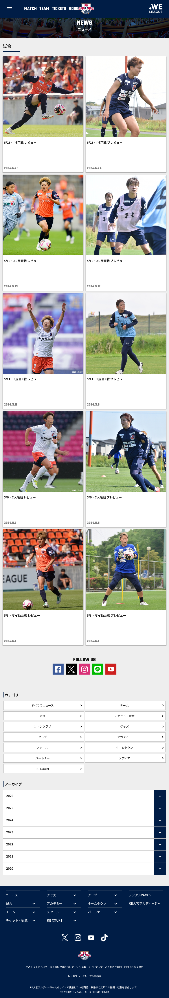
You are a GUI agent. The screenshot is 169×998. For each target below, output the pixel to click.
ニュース (12, 895)
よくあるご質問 (113, 967)
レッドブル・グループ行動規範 (84, 976)
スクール (42, 747)
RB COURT (42, 769)
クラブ (42, 737)
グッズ (124, 726)
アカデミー (124, 737)
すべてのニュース (42, 705)
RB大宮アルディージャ (144, 903)
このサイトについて (37, 967)
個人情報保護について (62, 967)
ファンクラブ (42, 726)
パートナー (42, 758)
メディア (124, 758)
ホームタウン (124, 747)
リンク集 (81, 967)
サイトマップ (95, 967)
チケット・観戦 (124, 716)
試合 (42, 716)
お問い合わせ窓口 (133, 967)
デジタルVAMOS (140, 895)
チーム (124, 705)
